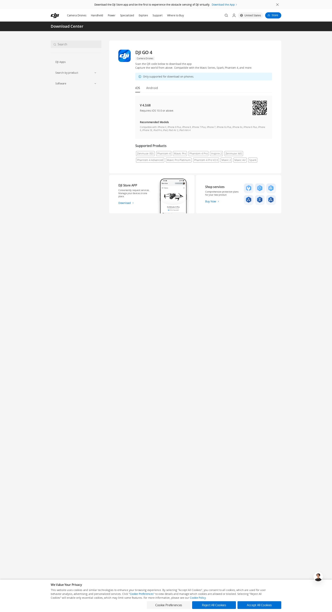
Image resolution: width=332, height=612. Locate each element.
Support (158, 15)
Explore (143, 15)
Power (111, 15)
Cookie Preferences (142, 594)
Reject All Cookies (214, 605)
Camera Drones (76, 15)
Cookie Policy (198, 597)
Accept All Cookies (259, 605)
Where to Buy (175, 15)
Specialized (127, 15)
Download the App (223, 4)
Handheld (97, 15)
